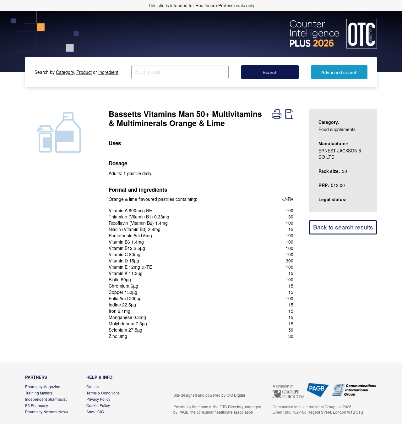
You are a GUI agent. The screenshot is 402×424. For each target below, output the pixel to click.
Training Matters (38, 392)
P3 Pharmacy (36, 405)
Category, (65, 72)
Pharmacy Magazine (42, 386)
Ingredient (108, 72)
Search (270, 72)
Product (84, 72)
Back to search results (343, 227)
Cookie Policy (98, 405)
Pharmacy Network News (46, 411)
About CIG (95, 411)
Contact (93, 386)
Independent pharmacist (46, 399)
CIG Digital (235, 395)
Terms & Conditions (103, 392)
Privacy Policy (98, 399)
